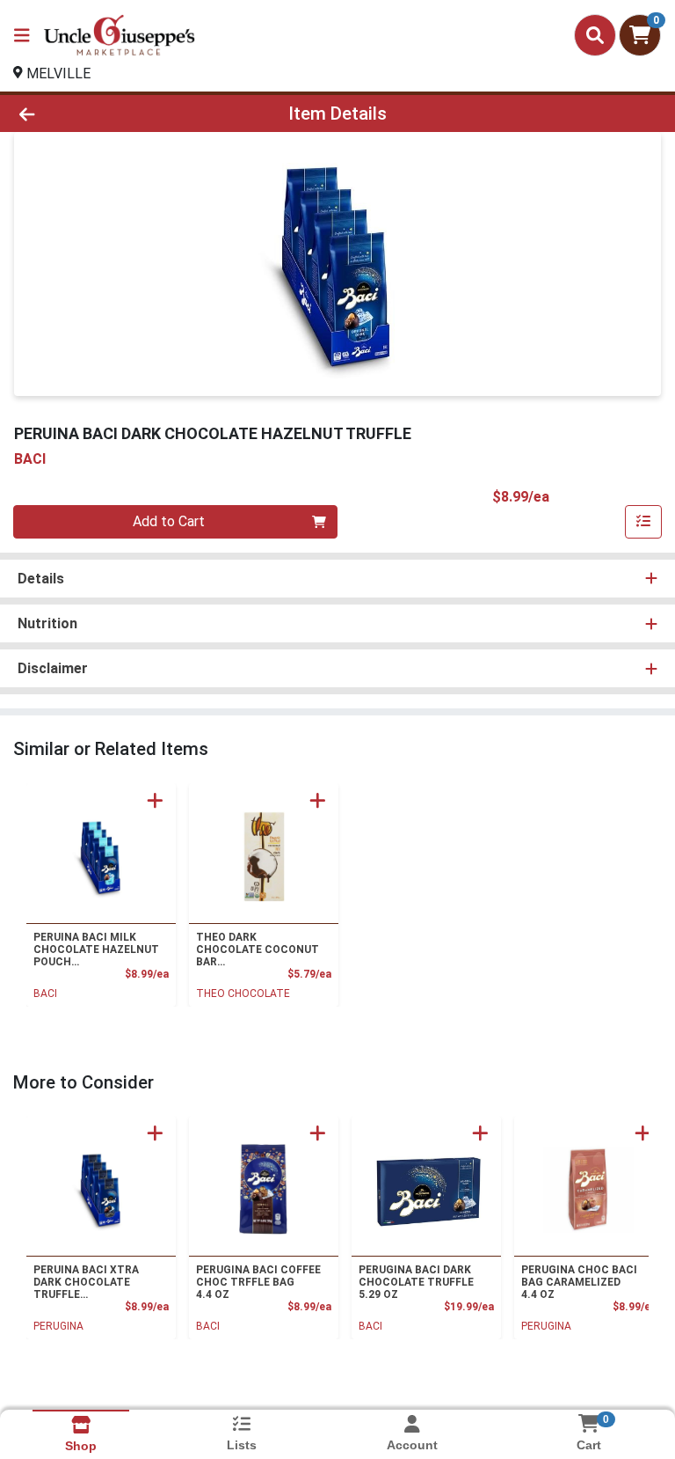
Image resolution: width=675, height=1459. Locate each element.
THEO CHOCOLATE (243, 993)
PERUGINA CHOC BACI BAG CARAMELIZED (579, 1282)
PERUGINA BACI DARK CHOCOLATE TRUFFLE (416, 1282)
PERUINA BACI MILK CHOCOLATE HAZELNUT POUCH (96, 949)
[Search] (595, 35)
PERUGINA (58, 1326)
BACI (45, 993)
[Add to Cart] (155, 800)
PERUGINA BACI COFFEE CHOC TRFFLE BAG (258, 1282)
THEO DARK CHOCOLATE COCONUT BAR (257, 949)
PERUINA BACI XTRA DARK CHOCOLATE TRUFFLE (86, 1282)
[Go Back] (95, 113)
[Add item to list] (643, 522)
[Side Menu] (22, 35)
